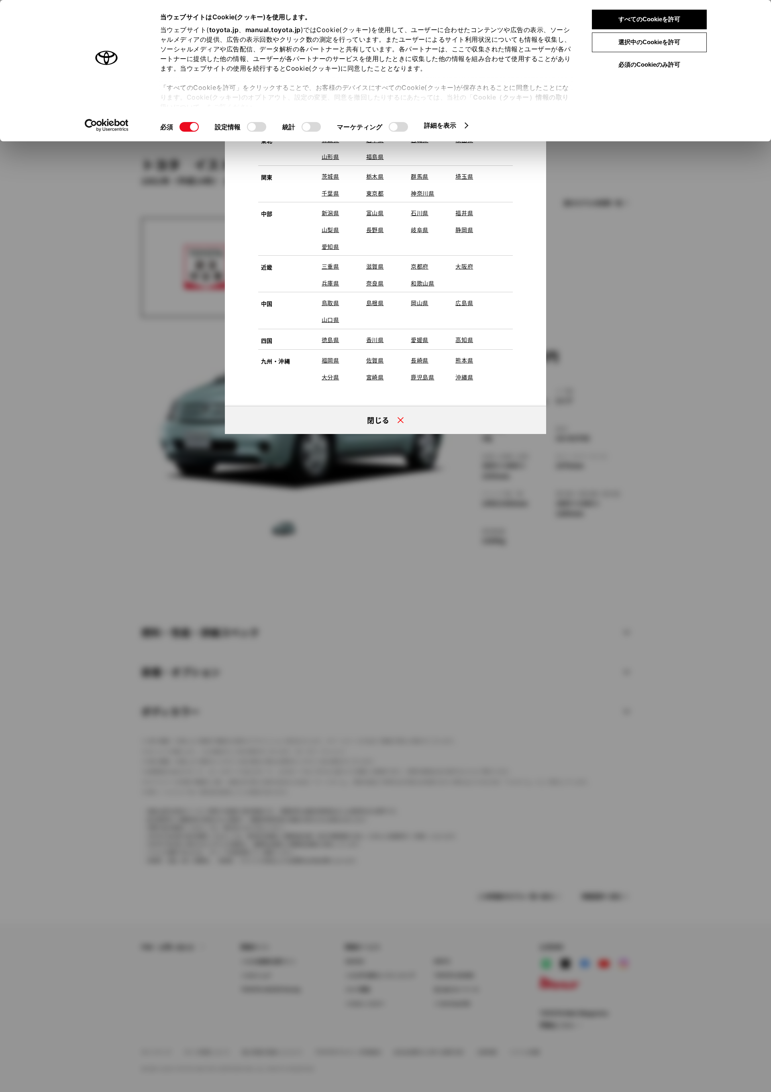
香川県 (375, 340)
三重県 (330, 266)
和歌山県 (422, 283)
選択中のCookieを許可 (649, 42)
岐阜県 (419, 230)
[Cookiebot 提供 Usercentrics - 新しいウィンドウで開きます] (106, 125)
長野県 (375, 230)
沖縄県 (464, 377)
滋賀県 (375, 266)
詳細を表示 (440, 125)
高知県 (464, 340)
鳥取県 (330, 303)
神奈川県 (422, 193)
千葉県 (330, 193)
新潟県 (330, 213)
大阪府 (464, 266)
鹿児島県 (422, 377)
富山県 (375, 213)
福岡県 (330, 360)
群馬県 (419, 176)
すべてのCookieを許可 (649, 19)
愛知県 (330, 246)
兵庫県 (330, 283)
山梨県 (330, 230)
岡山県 (419, 303)
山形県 (330, 157)
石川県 (419, 213)
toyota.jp (224, 30)
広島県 (464, 303)
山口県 (330, 320)
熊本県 (464, 360)
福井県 (464, 213)
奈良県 (375, 283)
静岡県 (464, 230)
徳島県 (330, 340)
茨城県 (330, 176)
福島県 (375, 157)
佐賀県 (375, 360)
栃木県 (375, 176)
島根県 (375, 303)
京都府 (419, 266)
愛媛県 (419, 340)
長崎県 (419, 360)
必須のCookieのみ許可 (649, 64)
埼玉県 (464, 176)
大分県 (330, 377)
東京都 (375, 193)
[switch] (256, 127)
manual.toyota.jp (273, 30)
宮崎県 (375, 377)
